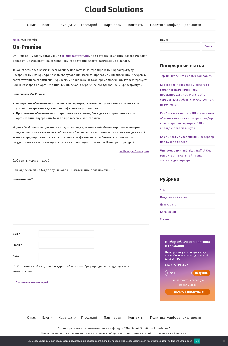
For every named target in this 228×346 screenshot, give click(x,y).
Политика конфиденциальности (175, 25)
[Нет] (223, 341)
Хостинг (165, 219)
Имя (16, 234)
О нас (31, 25)
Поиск (164, 40)
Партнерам (113, 25)
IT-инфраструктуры (75, 56)
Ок (197, 341)
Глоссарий (89, 25)
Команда (65, 25)
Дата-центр (168, 204)
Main (16, 40)
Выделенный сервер (174, 197)
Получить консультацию (188, 291)
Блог (46, 25)
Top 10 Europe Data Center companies (185, 76)
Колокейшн (168, 212)
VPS (162, 189)
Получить (201, 273)
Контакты (135, 25)
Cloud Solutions (114, 9)
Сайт (16, 256)
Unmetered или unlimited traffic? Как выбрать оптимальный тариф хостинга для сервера (185, 155)
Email (17, 245)
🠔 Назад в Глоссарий (134, 151)
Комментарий (23, 179)
